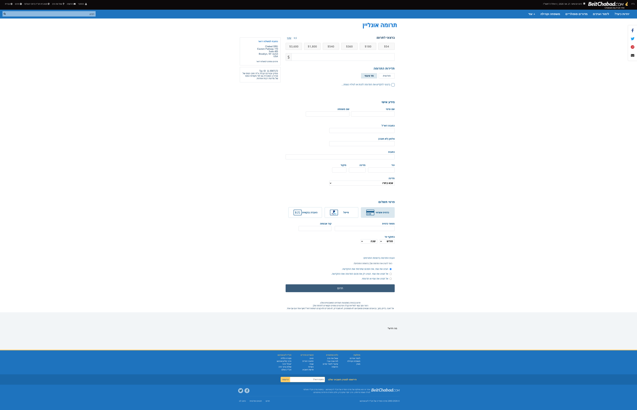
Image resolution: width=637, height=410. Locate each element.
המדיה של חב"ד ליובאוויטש (371, 401)
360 (349, 46)
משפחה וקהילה (550, 14)
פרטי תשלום (386, 202)
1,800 (312, 46)
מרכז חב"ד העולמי (310, 389)
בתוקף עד (390, 236)
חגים (312, 358)
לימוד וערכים (601, 14)
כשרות (311, 367)
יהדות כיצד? (622, 14)
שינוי (289, 38)
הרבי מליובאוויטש (284, 361)
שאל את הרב (57, 3)
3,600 (293, 46)
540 (331, 46)
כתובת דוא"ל (388, 125)
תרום (17, 3)
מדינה (362, 165)
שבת (312, 364)
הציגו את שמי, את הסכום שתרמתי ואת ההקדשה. (365, 268)
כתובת (391, 152)
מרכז (385, 401)
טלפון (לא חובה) (386, 138)
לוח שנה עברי (332, 361)
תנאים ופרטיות (256, 401)
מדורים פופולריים (576, 14)
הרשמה (335, 367)
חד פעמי (369, 75)
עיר (393, 165)
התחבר (81, 3)
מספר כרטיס (388, 223)
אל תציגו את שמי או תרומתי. (374, 278)
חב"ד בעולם (286, 369)
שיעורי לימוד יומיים (330, 364)
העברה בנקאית (309, 212)
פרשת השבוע (308, 369)
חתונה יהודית (308, 361)
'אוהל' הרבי (286, 364)
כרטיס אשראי (382, 212)
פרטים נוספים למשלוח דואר (267, 61)
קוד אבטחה (325, 223)
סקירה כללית (286, 358)
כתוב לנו (242, 401)
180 (368, 46)
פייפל (346, 212)
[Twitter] (240, 390)
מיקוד (343, 165)
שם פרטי (390, 109)
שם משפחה (343, 109)
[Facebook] (246, 390)
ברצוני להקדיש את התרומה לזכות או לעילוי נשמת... (366, 84)
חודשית (387, 75)
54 (386, 46)
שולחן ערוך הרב (284, 367)
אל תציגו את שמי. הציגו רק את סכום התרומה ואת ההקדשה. (359, 273)
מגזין (358, 364)
